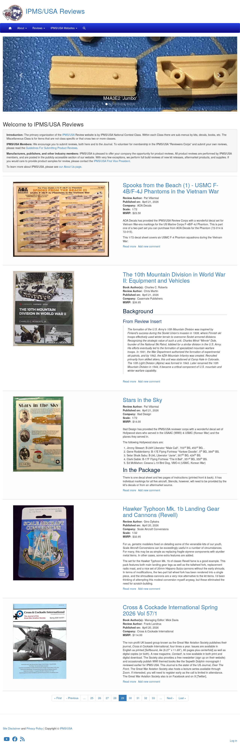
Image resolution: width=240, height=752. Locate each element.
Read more (129, 246)
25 (93, 698)
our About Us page (70, 166)
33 (154, 698)
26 (101, 698)
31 (139, 698)
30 (131, 698)
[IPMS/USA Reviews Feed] (22, 740)
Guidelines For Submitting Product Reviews (51, 148)
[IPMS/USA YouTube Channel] (7, 740)
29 (124, 698)
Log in (233, 740)
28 (116, 698)
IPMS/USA (68, 135)
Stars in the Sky (142, 400)
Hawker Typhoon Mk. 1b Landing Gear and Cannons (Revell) (171, 511)
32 (147, 698)
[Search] (84, 28)
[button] (20, 74)
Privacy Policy (34, 728)
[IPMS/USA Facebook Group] (14, 740)
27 (108, 698)
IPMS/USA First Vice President (112, 161)
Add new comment (149, 246)
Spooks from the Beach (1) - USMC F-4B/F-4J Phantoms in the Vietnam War (171, 188)
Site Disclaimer (11, 728)
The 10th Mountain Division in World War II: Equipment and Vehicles (174, 277)
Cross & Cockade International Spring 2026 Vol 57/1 (170, 610)
